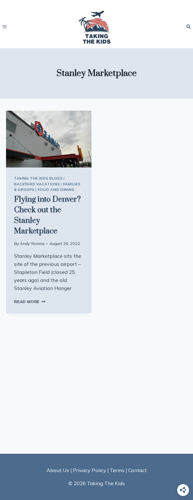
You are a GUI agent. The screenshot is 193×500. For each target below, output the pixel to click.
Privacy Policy (89, 470)
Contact (137, 470)
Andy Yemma (32, 243)
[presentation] (48, 139)
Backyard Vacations (37, 184)
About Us (57, 470)
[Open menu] (4, 26)
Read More (29, 301)
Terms (117, 470)
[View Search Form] (188, 26)
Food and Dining (56, 189)
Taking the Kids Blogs (38, 178)
